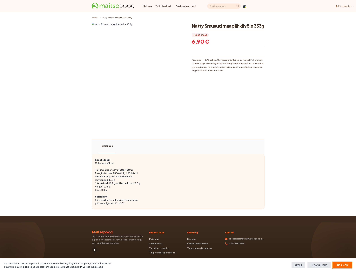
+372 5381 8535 (236, 243)
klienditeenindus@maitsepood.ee (246, 238)
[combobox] (224, 6)
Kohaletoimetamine (197, 243)
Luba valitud (319, 265)
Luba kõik (342, 265)
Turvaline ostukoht (158, 248)
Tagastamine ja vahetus (199, 248)
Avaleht (95, 17)
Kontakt (191, 239)
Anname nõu (155, 243)
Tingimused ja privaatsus (162, 252)
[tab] (107, 146)
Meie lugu (154, 239)
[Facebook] (94, 249)
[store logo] (113, 6)
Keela (298, 265)
